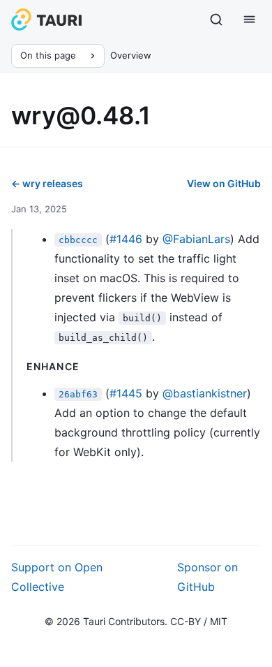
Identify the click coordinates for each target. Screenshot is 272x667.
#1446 (125, 239)
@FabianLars (196, 239)
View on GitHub (224, 183)
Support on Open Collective (57, 577)
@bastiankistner (205, 393)
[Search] (216, 20)
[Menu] (250, 19)
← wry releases (47, 183)
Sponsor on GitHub (207, 577)
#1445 (125, 393)
